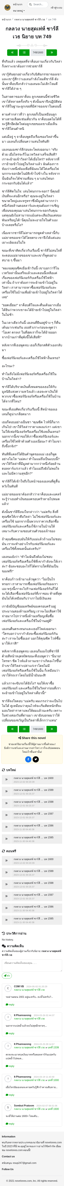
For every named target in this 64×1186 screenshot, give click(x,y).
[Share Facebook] (28, 759)
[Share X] (36, 759)
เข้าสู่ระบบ (56, 7)
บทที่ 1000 (53, 1080)
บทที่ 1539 (53, 1047)
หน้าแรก (17, 4)
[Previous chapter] (12, 52)
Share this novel (34, 738)
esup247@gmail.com (24, 1163)
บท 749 (52, 19)
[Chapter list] (24, 52)
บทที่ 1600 (53, 1109)
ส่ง (8, 975)
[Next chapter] (51, 52)
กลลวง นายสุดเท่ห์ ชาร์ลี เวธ (29, 19)
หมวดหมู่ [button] (18, 10)
